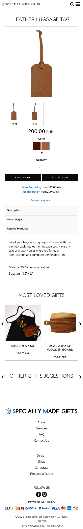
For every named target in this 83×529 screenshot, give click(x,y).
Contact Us (41, 440)
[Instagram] (44, 494)
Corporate (41, 468)
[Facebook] (38, 494)
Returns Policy (55, 525)
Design (41, 455)
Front (13, 123)
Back (34, 123)
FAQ (41, 434)
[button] (72, 4)
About (41, 422)
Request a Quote (41, 474)
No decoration (31, 191)
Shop (41, 461)
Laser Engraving (31, 187)
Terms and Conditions (32, 525)
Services (41, 428)
